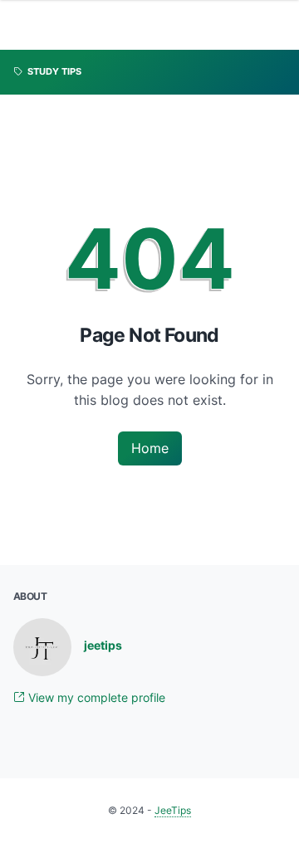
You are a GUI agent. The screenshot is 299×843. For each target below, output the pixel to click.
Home (150, 448)
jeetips (103, 645)
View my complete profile (95, 697)
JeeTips (172, 810)
